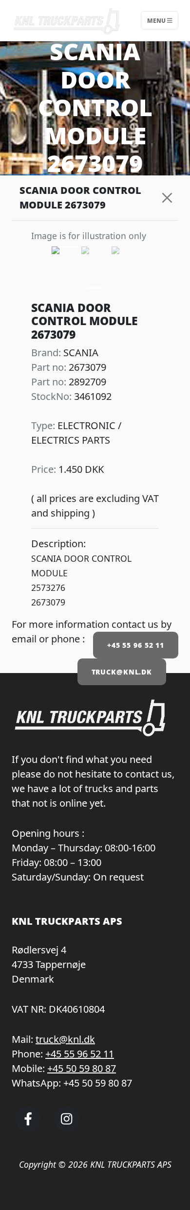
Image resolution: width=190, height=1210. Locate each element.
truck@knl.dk (65, 1039)
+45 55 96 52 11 (135, 645)
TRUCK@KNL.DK (122, 671)
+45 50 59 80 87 (81, 1068)
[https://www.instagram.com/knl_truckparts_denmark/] (67, 1127)
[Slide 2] (112, 288)
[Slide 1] (95, 288)
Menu (157, 20)
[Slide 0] (77, 288)
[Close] (167, 198)
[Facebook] (28, 1127)
